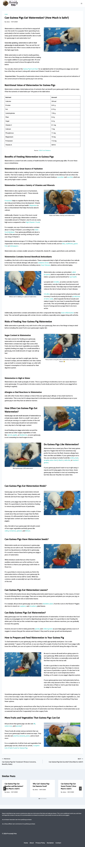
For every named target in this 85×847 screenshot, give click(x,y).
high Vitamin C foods (33, 222)
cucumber (60, 177)
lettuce (27, 531)
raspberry (23, 606)
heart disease (45, 265)
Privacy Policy (40, 843)
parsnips (18, 726)
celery (7, 531)
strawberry (33, 606)
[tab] (39, 798)
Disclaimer (50, 843)
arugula (46, 460)
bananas (22, 736)
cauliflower (69, 243)
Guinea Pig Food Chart (30, 69)
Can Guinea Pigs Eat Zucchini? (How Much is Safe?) (66, 760)
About (32, 843)
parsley (37, 629)
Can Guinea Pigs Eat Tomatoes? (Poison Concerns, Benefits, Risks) (19, 761)
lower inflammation (67, 313)
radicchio (67, 460)
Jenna (8, 22)
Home (26, 843)
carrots (9, 435)
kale (63, 243)
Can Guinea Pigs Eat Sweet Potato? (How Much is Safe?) (68, 786)
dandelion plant (48, 604)
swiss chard (53, 460)
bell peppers (14, 246)
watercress (8, 726)
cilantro (60, 460)
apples (15, 435)
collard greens (48, 629)
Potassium (8, 200)
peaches (16, 736)
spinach (19, 531)
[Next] (80, 789)
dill (34, 724)
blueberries (23, 435)
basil (76, 458)
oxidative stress (43, 263)
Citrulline (47, 294)
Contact (58, 843)
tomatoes (12, 531)
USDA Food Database (45, 150)
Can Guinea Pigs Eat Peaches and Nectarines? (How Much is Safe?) (14, 786)
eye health (73, 277)
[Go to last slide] (4, 789)
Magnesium (33, 205)
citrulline (56, 282)
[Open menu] (81, 3)
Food (6, 14)
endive (72, 458)
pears (28, 736)
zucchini (70, 177)
